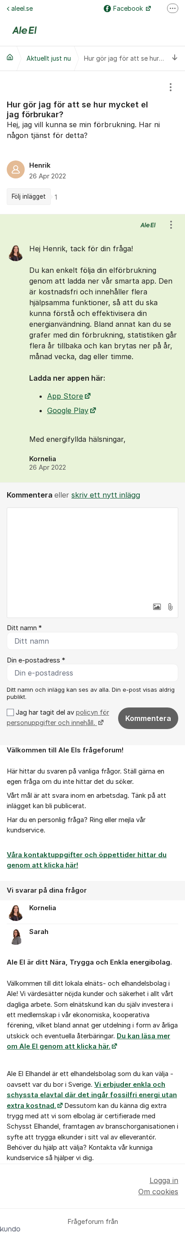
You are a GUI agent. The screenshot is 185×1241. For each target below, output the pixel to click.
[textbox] (92, 553)
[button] (156, 607)
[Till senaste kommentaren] (175, 58)
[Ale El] (10, 57)
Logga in (164, 1180)
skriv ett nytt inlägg (105, 494)
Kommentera (148, 718)
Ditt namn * (24, 628)
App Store (65, 395)
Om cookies (158, 1191)
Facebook (129, 8)
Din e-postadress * (36, 660)
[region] (92, 142)
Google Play (67, 410)
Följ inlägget (29, 196)
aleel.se (22, 8)
